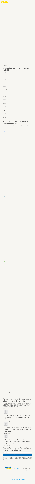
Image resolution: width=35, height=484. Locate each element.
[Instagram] (18, 480)
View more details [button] (6, 394)
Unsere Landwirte (16, 470)
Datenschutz (16, 479)
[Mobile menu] (30, 2)
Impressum (12, 479)
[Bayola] (4, 2)
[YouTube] (17, 480)
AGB (20, 479)
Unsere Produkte (16, 468)
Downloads (23, 479)
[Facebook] (16, 480)
